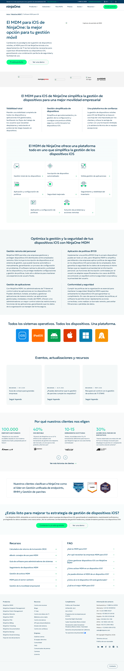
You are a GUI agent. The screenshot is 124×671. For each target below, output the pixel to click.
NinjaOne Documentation (11, 629)
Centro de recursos (40, 605)
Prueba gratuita (110, 7)
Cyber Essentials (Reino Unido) (75, 622)
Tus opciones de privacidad (74, 633)
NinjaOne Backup (8, 632)
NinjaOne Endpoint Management (14, 608)
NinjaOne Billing (8, 623)
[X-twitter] (117, 647)
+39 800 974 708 (106, 619)
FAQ (35, 645)
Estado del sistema (40, 626)
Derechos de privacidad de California (77, 630)
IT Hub (36, 611)
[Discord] (113, 647)
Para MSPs (59, 7)
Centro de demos (40, 620)
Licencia (37, 654)
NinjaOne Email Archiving (11, 635)
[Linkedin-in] (98, 647)
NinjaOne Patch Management (13, 611)
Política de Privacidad (72, 605)
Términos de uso (102, 638)
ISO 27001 (68, 611)
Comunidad (38, 642)
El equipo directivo (40, 639)
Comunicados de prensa (42, 648)
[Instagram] (109, 647)
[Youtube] (102, 647)
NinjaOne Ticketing (9, 626)
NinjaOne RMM (8, 605)
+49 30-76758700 (109, 608)
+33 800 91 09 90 (108, 613)
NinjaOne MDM (8, 617)
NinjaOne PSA (7, 620)
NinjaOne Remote (9, 614)
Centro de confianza (41, 629)
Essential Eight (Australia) (73, 619)
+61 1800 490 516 (107, 622)
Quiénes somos (39, 637)
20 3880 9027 (107, 611)
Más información (52, 1)
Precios (69, 7)
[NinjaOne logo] (13, 6)
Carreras (37, 651)
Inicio (8, 14)
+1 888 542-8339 (82, 1)
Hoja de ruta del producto (11, 638)
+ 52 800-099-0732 (108, 627)
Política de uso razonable (105, 641)
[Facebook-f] (106, 647)
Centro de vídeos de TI (41, 614)
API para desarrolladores (42, 623)
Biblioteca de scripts (41, 617)
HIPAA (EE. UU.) (70, 608)
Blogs (36, 608)
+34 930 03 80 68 (108, 616)
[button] (59, 457)
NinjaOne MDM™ (16, 14)
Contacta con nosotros (94, 1)
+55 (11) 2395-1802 (107, 625)
